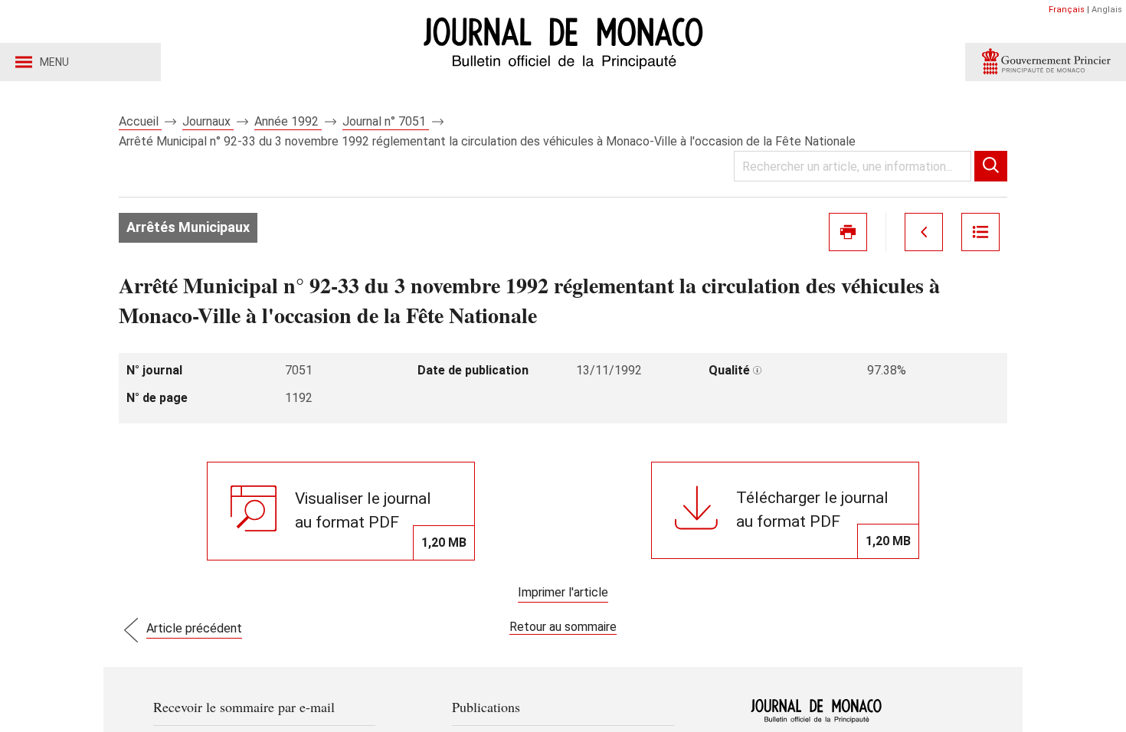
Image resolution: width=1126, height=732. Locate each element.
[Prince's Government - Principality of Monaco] (1045, 62)
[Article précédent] (924, 232)
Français (1067, 10)
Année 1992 (288, 121)
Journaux (208, 121)
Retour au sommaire (563, 626)
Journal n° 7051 (385, 121)
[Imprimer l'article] (848, 232)
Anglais (1107, 10)
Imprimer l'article (563, 592)
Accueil (140, 121)
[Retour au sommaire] (980, 232)
